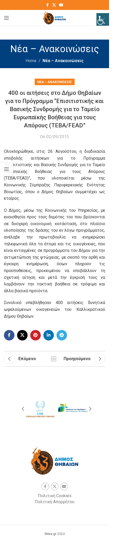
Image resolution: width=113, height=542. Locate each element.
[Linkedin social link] (48, 335)
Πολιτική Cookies (54, 495)
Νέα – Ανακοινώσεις (63, 60)
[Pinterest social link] (35, 335)
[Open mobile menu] (6, 18)
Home (31, 60)
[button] (23, 409)
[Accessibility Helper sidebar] (102, 19)
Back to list (53, 359)
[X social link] (54, 5)
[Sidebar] (6, 169)
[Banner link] (40, 408)
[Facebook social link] (47, 5)
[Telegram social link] (61, 335)
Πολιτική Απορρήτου (54, 501)
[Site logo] (54, 17)
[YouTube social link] (61, 5)
